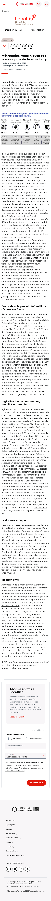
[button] (25, 128)
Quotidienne (16, 739)
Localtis (6, 11)
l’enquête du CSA (10, 605)
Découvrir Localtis (17, 717)
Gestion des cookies (31, 886)
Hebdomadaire (35, 739)
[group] (25, 128)
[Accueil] (24, 4)
